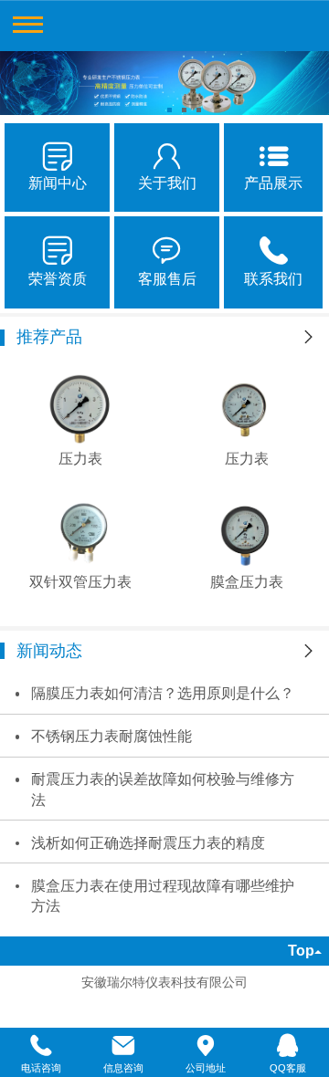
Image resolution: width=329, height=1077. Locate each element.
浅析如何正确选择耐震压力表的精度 (148, 843)
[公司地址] (205, 1045)
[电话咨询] (41, 1045)
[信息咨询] (123, 1045)
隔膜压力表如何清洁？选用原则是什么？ (162, 693)
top (301, 950)
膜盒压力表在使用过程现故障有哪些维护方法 (162, 896)
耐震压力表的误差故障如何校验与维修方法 (162, 789)
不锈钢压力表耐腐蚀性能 (111, 736)
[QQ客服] (288, 1045)
